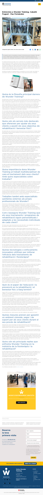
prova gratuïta (21, 402)
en (40, 0)
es (35, 0)
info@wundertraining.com (21, 476)
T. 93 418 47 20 (19, 475)
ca (37, 0)
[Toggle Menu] (39, 4)
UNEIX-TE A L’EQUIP (30, 463)
